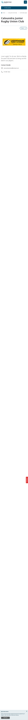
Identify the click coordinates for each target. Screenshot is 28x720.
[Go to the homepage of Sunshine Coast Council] (10, 2)
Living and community (12, 12)
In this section (7, 7)
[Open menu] (25, 2)
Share (22, 28)
